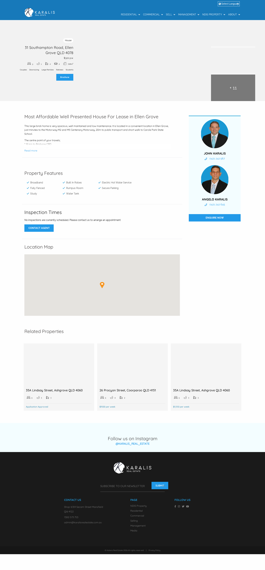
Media (133, 530)
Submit (160, 485)
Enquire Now (215, 217)
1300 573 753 (71, 517)
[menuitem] (129, 15)
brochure (64, 77)
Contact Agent (39, 228)
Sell (169, 14)
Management (187, 14)
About (232, 14)
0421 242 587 (217, 158)
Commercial (151, 14)
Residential (129, 14)
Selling (134, 520)
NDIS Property (212, 14)
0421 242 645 (217, 204)
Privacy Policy (154, 550)
